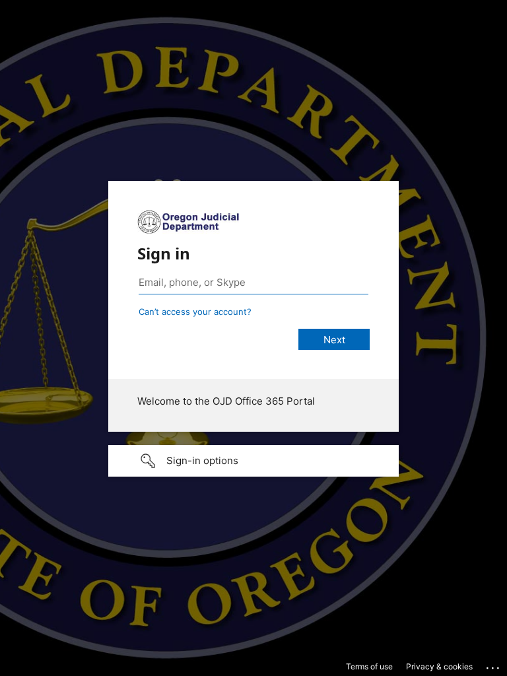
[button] (253, 461)
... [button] (494, 664)
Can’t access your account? (195, 311)
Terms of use (369, 666)
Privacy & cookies (439, 666)
